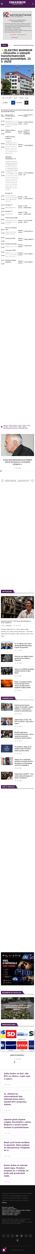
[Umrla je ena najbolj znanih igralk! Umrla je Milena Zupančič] (7, 658)
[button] (10, 45)
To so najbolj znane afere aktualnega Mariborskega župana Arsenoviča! (23, 645)
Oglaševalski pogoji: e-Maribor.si (11, 1213)
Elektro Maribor (13, 425)
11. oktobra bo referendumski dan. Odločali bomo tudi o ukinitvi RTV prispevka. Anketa (15, 1099)
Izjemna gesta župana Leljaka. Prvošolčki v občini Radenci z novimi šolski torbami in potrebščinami (24, 708)
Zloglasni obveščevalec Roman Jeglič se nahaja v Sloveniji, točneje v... (17, 462)
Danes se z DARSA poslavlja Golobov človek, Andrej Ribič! (24, 671)
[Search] (33, 4)
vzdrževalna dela (23, 428)
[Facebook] (3, 1235)
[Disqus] (17, 510)
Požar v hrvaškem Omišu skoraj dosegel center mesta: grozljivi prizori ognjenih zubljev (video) (23, 684)
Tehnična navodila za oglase (10, 1214)
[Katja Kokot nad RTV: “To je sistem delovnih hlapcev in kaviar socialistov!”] (17, 607)
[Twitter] (8, 1235)
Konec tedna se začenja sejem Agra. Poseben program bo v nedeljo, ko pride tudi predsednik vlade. (16, 1170)
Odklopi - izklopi (23, 98)
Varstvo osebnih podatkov (9, 1209)
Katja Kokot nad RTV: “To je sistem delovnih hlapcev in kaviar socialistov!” (16, 621)
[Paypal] (17, 1240)
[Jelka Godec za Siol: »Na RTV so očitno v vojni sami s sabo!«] (7, 721)
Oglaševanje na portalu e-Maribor (11, 1211)
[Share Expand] (26, 103)
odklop (19, 427)
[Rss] (26, 1235)
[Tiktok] (30, 1235)
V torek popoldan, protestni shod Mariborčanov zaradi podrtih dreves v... (17, 1007)
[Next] (32, 590)
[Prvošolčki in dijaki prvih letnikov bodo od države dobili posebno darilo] (7, 748)
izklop (19, 425)
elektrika (5, 425)
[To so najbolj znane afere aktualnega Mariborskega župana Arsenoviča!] (7, 645)
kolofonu (4, 1202)
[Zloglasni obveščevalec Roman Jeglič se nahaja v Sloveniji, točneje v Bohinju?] (17, 445)
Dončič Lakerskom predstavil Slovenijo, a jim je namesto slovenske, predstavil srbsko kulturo (24, 735)
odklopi (24, 427)
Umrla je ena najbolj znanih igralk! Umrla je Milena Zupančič (24, 658)
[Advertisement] (17, 345)
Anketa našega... (17, 1055)
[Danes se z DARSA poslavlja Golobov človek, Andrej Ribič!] (7, 671)
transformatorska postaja (10, 428)
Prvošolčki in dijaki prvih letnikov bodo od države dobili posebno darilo (23, 748)
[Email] (21, 1235)
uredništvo (8, 625)
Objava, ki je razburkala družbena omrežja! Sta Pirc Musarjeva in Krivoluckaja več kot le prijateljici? (24, 762)
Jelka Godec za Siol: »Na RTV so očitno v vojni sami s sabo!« (24, 721)
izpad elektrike (13, 427)
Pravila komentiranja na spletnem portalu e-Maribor (16, 1210)
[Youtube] (17, 1235)
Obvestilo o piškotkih (8, 1207)
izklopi (24, 425)
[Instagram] (12, 1235)
